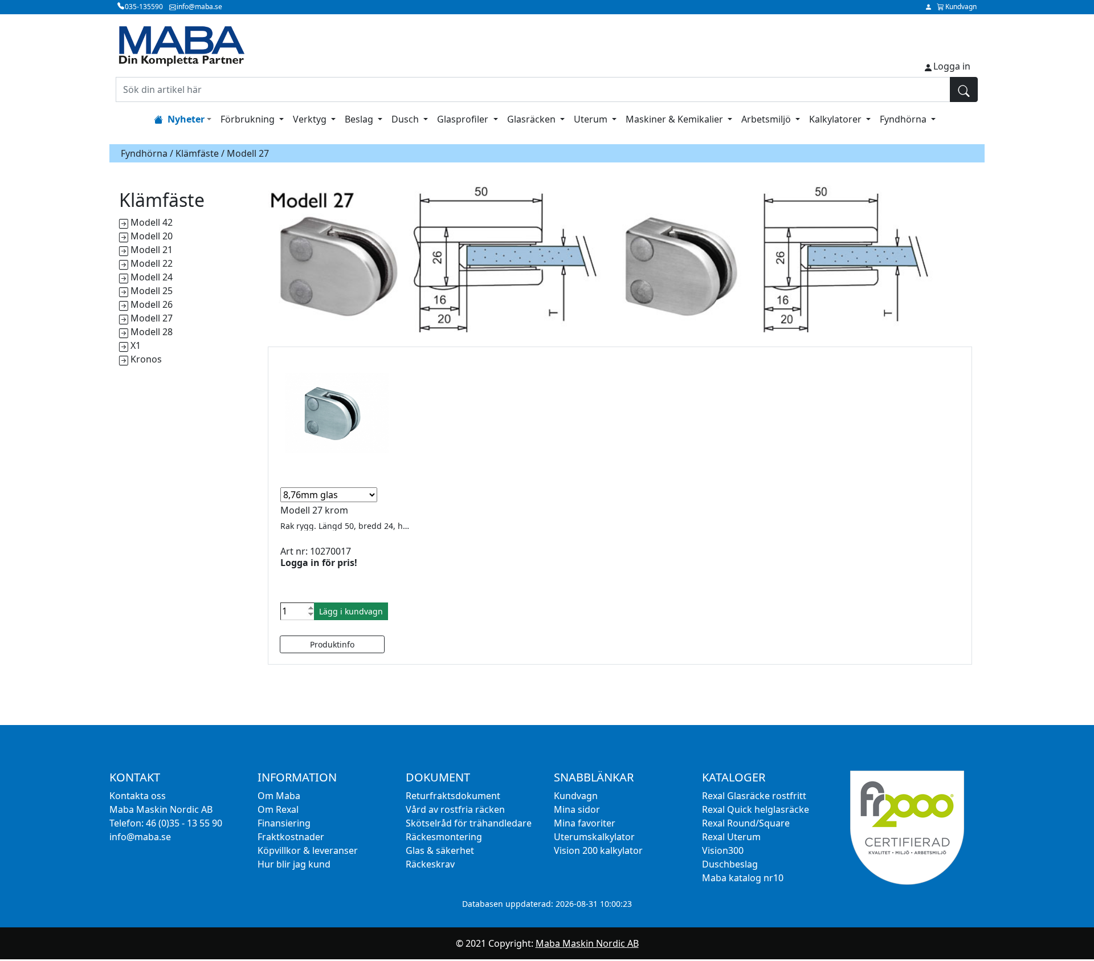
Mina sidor (577, 809)
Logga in (951, 66)
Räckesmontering (444, 836)
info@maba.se (140, 836)
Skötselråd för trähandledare (469, 823)
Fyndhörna (904, 119)
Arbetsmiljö (767, 119)
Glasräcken (532, 119)
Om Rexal (278, 809)
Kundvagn (576, 795)
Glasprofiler (464, 119)
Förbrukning (249, 119)
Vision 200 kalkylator (598, 850)
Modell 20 (151, 236)
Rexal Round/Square (746, 823)
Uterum (592, 119)
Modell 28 (151, 331)
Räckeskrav (430, 864)
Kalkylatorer (836, 119)
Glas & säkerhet (440, 850)
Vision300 (723, 850)
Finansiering (284, 823)
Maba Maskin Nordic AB (587, 943)
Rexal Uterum (731, 836)
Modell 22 (151, 263)
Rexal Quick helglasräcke (755, 809)
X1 (135, 345)
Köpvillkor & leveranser (308, 850)
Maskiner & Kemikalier (675, 119)
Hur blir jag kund (294, 864)
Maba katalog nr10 (742, 878)
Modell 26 (151, 304)
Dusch (406, 119)
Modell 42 (151, 222)
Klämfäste (197, 153)
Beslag (360, 119)
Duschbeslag (730, 864)
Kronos (146, 359)
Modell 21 (151, 249)
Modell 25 (151, 290)
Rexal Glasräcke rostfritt (754, 795)
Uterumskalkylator (594, 836)
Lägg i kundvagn (351, 611)
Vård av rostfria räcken (455, 809)
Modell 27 (151, 318)
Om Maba (279, 795)
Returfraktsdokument (453, 795)
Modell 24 (151, 277)
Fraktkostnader (291, 836)
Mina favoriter (584, 823)
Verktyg (311, 119)
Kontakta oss (137, 795)
